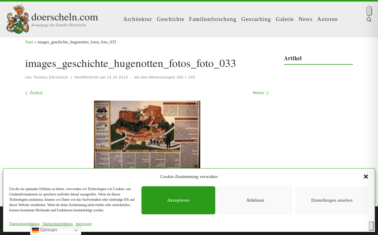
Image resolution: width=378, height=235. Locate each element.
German (48, 229)
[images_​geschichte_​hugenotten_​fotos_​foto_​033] (147, 136)
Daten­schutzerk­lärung (24, 224)
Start (29, 42)
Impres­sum (84, 224)
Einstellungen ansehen (332, 200)
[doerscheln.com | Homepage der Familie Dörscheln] (17, 17)
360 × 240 (185, 77)
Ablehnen (255, 200)
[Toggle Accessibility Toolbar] (371, 226)
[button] (366, 176)
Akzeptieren (178, 200)
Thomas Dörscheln (50, 77)
